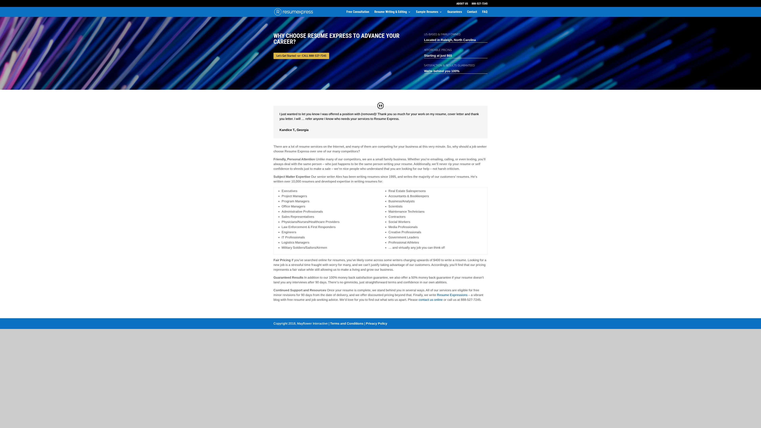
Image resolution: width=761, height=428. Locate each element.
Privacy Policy (376, 323)
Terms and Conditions (346, 323)
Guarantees (454, 12)
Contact (472, 12)
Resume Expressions (452, 295)
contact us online (431, 299)
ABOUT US (462, 3)
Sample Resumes (427, 12)
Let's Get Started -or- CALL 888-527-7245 (301, 55)
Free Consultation (357, 12)
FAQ (485, 12)
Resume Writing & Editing (390, 12)
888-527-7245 (480, 3)
